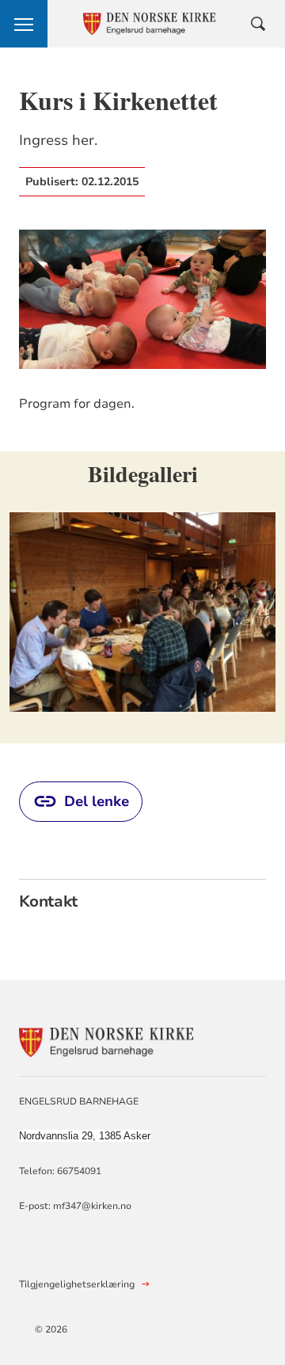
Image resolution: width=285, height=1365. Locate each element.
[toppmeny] (24, 24)
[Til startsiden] (106, 1040)
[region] (143, 597)
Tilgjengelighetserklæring (77, 1284)
